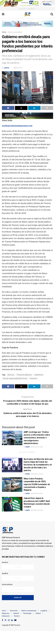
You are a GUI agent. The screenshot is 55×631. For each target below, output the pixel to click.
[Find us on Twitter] (5, 620)
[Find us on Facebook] (2, 620)
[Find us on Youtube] (15, 620)
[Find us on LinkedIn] (12, 620)
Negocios (5, 613)
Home (4, 32)
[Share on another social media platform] (47, 108)
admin (6, 68)
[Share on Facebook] (8, 108)
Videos (38, 613)
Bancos (11, 375)
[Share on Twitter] (21, 108)
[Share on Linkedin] (34, 108)
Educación (6, 616)
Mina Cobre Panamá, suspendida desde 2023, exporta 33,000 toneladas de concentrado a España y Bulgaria (37, 484)
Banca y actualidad (15, 32)
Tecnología (27, 613)
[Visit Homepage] (27, 14)
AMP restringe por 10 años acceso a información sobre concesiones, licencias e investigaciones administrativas (37, 438)
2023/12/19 (17, 68)
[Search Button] (52, 14)
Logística (43, 611)
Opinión (16, 613)
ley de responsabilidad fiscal (15, 378)
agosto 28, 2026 (37, 493)
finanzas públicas (24, 375)
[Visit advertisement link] (27, 3)
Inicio (4, 611)
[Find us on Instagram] (9, 620)
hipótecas (39, 375)
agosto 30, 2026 (37, 447)
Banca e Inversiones (28, 611)
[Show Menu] (3, 14)
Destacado (7, 432)
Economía (13, 611)
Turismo (17, 616)
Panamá (33, 378)
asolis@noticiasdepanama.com (17, 126)
